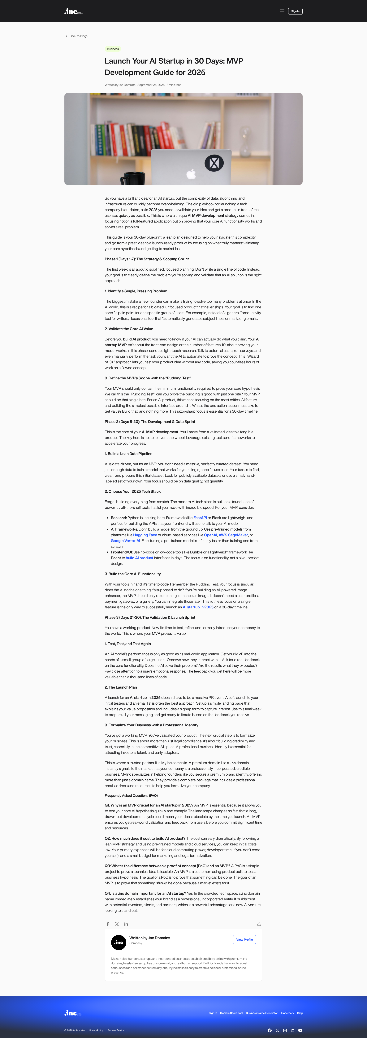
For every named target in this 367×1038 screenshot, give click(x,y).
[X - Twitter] (277, 1030)
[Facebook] (269, 1030)
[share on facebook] (108, 924)
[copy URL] (259, 924)
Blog (300, 1013)
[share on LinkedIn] (126, 924)
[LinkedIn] (292, 1030)
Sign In (213, 1013)
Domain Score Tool (231, 1013)
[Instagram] (285, 1030)
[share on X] (117, 924)
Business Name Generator (262, 1013)
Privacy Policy (96, 1030)
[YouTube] (300, 1030)
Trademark (287, 1013)
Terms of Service (116, 1030)
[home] (73, 11)
